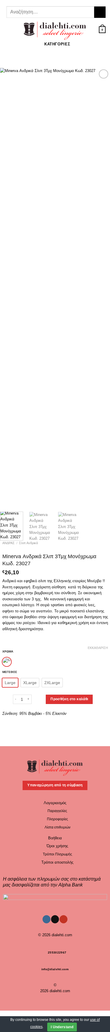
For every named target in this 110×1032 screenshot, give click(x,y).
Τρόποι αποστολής (57, 862)
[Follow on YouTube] (58, 2)
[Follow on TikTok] (54, 2)
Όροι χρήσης (57, 846)
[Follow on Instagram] (49, 2)
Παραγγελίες (57, 811)
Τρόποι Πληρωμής (57, 854)
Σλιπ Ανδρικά (28, 543)
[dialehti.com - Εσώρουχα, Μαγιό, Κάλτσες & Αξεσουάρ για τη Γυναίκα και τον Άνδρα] (55, 30)
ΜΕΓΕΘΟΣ (9, 672)
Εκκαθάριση (98, 648)
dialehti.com (62, 935)
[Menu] (7, 29)
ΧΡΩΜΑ (7, 651)
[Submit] (100, 12)
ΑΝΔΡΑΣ (8, 543)
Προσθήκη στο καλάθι (69, 699)
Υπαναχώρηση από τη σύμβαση (55, 785)
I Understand (62, 1027)
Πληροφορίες (57, 819)
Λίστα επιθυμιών (57, 827)
